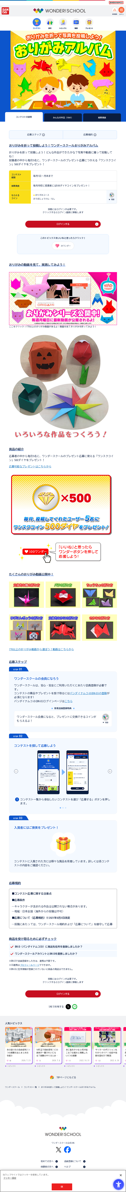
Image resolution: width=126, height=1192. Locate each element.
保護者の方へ (47, 1167)
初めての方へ (47, 1161)
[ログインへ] (121, 10)
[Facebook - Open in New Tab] (67, 1149)
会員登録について (72, 1161)
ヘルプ (67, 1167)
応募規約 (88, 134)
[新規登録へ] (115, 10)
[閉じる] (120, 1175)
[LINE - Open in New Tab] (74, 1006)
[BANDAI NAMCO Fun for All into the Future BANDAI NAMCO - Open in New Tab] (116, 2)
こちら (68, 701)
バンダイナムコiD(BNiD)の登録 (88, 693)
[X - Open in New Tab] (68, 1006)
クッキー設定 (9, 1178)
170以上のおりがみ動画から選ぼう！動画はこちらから (41, 649)
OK (62, 1187)
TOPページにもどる (66, 1077)
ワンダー (66, 246)
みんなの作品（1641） (63, 118)
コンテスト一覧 (30, 1087)
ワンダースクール (12, 1087)
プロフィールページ (29, 965)
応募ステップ (34, 134)
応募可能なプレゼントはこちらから (30, 466)
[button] (110, 771)
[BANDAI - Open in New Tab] (5, 10)
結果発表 (102, 118)
